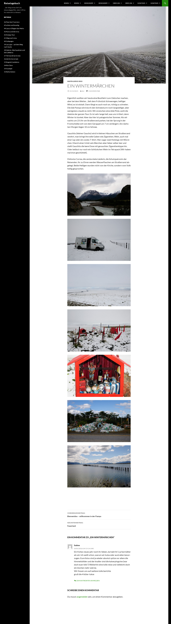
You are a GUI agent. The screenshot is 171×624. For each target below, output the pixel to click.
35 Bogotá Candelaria (11, 62)
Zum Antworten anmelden (88, 581)
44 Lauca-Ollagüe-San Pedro (14, 28)
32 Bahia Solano (9, 72)
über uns (116, 3)
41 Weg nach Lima (10, 38)
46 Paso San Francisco (12, 22)
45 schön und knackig (11, 25)
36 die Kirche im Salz (11, 59)
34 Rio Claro (8, 65)
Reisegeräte (88, 3)
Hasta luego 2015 (74, 81)
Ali (83, 91)
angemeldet (82, 596)
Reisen (66, 3)
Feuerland (75, 524)
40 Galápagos (8, 41)
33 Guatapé (8, 69)
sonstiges (141, 3)
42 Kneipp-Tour (9, 35)
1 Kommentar (94, 91)
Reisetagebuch (12, 3)
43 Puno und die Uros (11, 32)
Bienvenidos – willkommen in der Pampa (84, 514)
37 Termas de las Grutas (12, 56)
